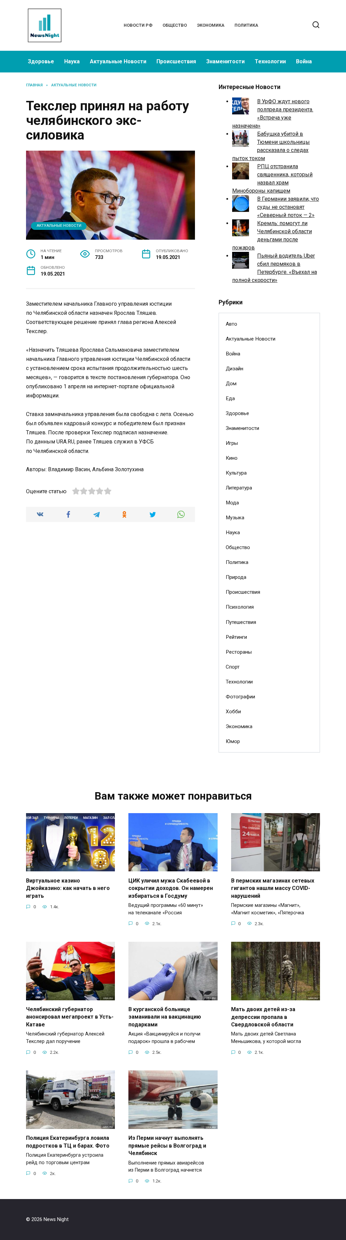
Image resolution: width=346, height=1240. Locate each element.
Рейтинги (236, 637)
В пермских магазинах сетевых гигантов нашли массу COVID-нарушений (272, 888)
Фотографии (240, 697)
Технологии (270, 61)
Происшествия (176, 61)
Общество (175, 25)
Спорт (233, 667)
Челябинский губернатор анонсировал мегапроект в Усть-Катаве (70, 1017)
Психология (240, 607)
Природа (236, 577)
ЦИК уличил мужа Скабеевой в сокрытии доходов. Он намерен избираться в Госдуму (170, 888)
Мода (232, 503)
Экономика (210, 25)
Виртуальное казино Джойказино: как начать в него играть (68, 888)
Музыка (235, 518)
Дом (231, 383)
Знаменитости (225, 61)
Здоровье (41, 61)
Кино (232, 458)
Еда (230, 398)
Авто (231, 324)
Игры (232, 443)
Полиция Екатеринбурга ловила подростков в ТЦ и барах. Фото (67, 1142)
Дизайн (234, 369)
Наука (72, 61)
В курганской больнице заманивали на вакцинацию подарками (164, 1017)
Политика (246, 25)
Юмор (233, 741)
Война (304, 61)
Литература (239, 488)
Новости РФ (138, 25)
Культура (236, 473)
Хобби (233, 712)
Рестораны (239, 652)
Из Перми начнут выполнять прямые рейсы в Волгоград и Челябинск (167, 1145)
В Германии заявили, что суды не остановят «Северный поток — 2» (288, 207)
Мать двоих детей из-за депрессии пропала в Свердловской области (263, 1017)
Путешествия (241, 622)
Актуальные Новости (118, 61)
